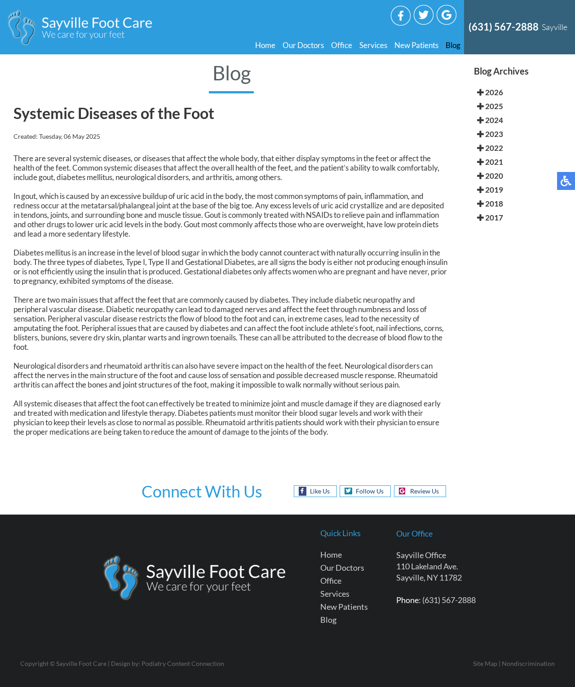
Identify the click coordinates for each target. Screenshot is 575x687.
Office (341, 45)
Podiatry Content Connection (183, 663)
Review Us (424, 491)
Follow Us (370, 491)
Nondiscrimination (528, 663)
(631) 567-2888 (504, 27)
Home (265, 45)
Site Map (485, 663)
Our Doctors (303, 45)
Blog (453, 45)
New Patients (416, 45)
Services (373, 45)
